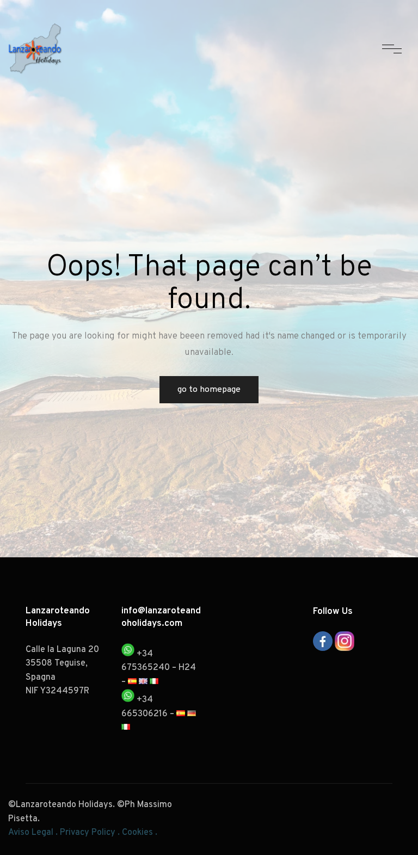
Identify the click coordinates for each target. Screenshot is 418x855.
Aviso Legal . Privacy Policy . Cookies (80, 832)
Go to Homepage (209, 389)
